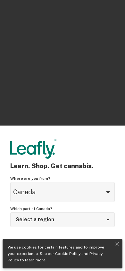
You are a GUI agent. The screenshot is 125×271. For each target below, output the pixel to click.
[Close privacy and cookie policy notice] (117, 244)
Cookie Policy (67, 253)
